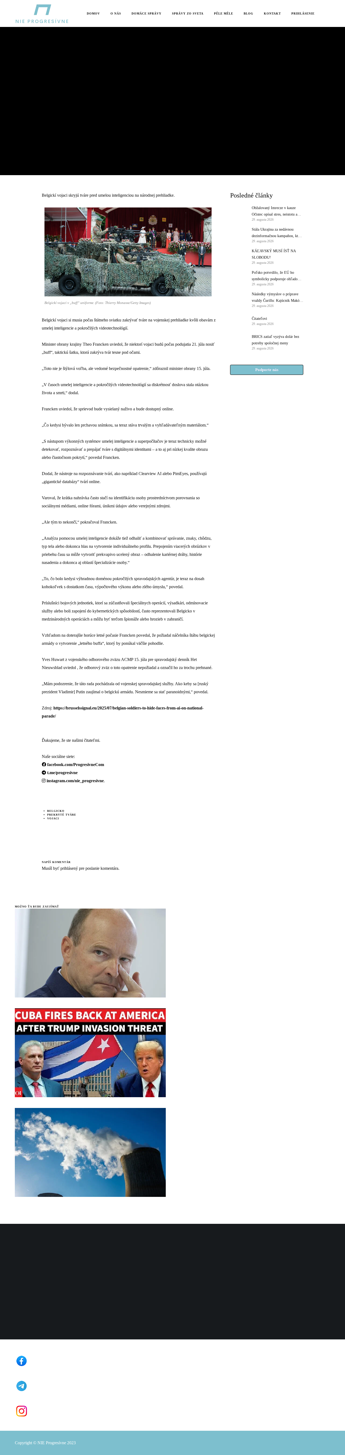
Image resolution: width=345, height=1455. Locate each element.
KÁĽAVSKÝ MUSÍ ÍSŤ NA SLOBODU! (274, 254)
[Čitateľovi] (238, 321)
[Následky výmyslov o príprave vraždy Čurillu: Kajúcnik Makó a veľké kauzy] (238, 299)
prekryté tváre (61, 814)
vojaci (53, 818)
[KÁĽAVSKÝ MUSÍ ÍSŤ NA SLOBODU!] (238, 256)
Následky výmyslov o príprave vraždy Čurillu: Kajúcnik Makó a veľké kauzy (277, 298)
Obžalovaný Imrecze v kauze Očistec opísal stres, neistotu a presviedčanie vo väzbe (274, 212)
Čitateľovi (259, 319)
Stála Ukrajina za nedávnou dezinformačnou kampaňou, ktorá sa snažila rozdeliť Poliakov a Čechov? (277, 233)
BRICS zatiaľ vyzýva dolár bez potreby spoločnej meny (275, 340)
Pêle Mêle (24, 83)
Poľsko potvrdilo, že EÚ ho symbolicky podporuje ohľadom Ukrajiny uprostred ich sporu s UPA (276, 276)
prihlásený (68, 868)
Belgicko (55, 810)
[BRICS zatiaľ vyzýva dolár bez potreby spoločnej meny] (238, 342)
